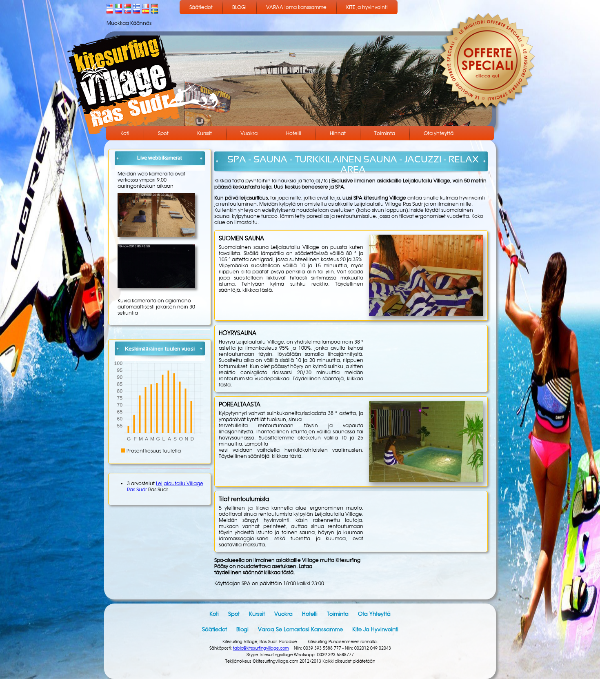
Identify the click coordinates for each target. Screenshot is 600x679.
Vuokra (249, 133)
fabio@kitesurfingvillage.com (261, 648)
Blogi (242, 629)
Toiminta (384, 133)
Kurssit (204, 133)
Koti (124, 133)
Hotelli (293, 133)
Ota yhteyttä (438, 133)
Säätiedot (201, 7)
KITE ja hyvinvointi (367, 7)
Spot (163, 133)
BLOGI (239, 7)
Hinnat (338, 133)
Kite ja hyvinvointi (375, 629)
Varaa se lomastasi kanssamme (300, 629)
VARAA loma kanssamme (296, 7)
